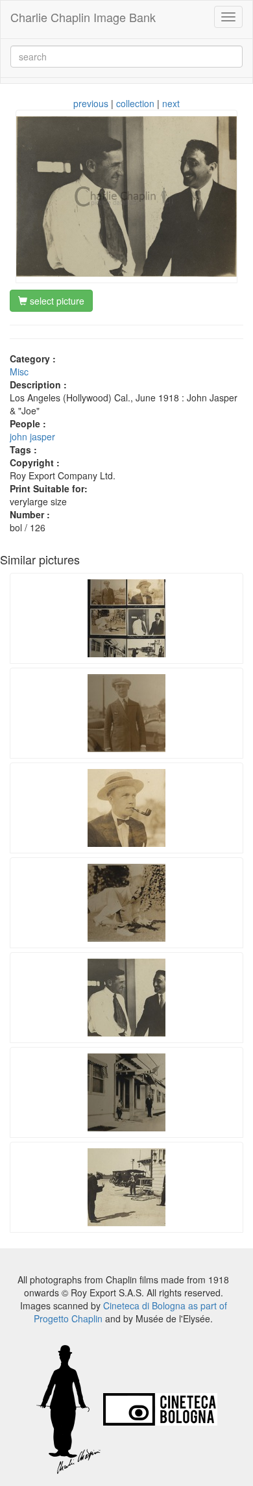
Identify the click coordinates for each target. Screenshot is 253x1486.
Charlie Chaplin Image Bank (83, 16)
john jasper (32, 436)
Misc (19, 371)
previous (90, 103)
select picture (55, 300)
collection (135, 103)
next (171, 103)
